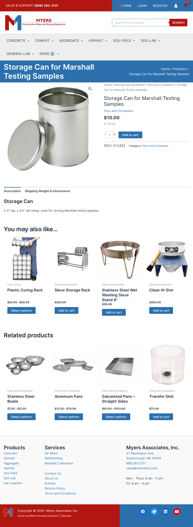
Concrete (10, 453)
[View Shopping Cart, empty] (185, 6)
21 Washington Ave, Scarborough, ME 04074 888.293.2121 (143, 458)
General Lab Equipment (129, 85)
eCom (21, 515)
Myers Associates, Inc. (62, 511)
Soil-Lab (10, 478)
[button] (27, 40)
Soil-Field (10, 473)
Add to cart (130, 135)
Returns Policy (55, 488)
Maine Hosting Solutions (43, 515)
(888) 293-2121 (46, 5)
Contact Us (53, 473)
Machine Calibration (59, 463)
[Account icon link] (176, 6)
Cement (9, 458)
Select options (21, 310)
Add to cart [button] (66, 310)
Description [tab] (12, 191)
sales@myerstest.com (141, 468)
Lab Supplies (13, 483)
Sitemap (66, 515)
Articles (50, 483)
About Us (51, 478)
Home (108, 85)
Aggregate (11, 463)
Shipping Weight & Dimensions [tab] (47, 191)
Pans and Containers (160, 85)
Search (178, 22)
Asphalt (9, 468)
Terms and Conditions (60, 493)
